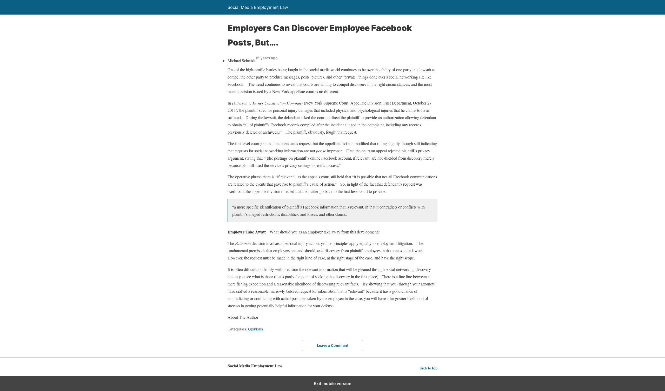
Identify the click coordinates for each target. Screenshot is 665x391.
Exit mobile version (332, 383)
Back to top (428, 368)
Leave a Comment (332, 345)
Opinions (255, 329)
